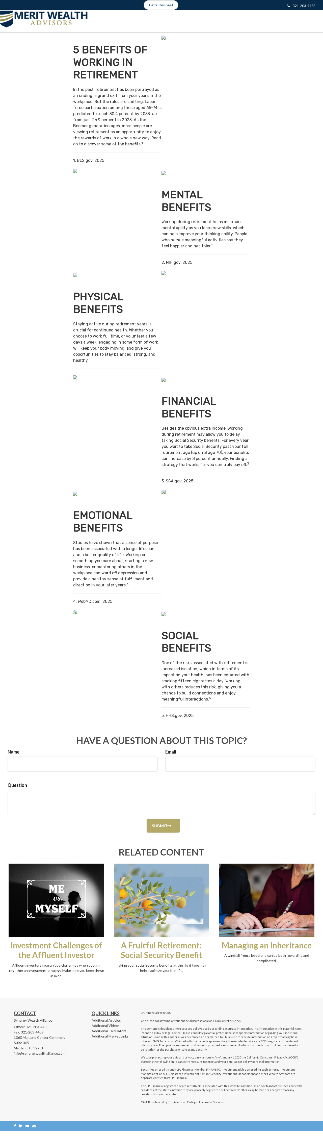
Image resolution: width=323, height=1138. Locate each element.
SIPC (218, 1069)
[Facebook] (15, 1125)
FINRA (210, 1069)
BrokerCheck (232, 1020)
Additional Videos (106, 1025)
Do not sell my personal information (257, 1061)
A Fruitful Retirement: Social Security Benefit (161, 950)
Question (17, 785)
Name (13, 752)
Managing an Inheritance (267, 945)
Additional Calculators (109, 1031)
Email (170, 752)
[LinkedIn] (20, 1125)
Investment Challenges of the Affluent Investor (56, 950)
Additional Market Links (110, 1036)
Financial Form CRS (158, 1012)
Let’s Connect (161, 5)
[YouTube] (27, 1125)
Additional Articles (106, 1020)
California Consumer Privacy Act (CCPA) (272, 1057)
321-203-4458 (304, 6)
